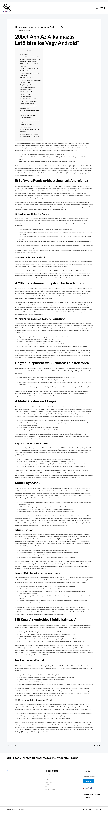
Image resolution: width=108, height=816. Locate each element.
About (82, 8)
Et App (22, 122)
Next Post (97, 745)
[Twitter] (90, 809)
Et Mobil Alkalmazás (26, 117)
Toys (41, 8)
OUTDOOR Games (31, 8)
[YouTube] (86, 809)
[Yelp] (100, 809)
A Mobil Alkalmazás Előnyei (27, 78)
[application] (37, 8)
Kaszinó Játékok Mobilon (27, 124)
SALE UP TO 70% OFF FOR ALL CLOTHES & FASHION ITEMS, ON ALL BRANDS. (43, 758)
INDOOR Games (19, 8)
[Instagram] (93, 809)
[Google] (97, 809)
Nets (47, 784)
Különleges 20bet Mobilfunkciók (29, 61)
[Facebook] (83, 809)
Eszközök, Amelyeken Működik (28, 101)
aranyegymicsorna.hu (44, 198)
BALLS (48, 779)
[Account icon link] (104, 8)
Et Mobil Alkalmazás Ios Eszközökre (30, 136)
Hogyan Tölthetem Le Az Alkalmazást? (30, 80)
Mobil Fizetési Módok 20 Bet (28, 115)
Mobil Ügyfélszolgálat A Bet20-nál (29, 99)
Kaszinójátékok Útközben (27, 103)
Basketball (49, 782)
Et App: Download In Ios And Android (30, 59)
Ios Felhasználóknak (25, 96)
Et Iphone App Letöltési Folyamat (29, 134)
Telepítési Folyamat (25, 85)
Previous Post (11, 745)
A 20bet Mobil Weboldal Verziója (29, 120)
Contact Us (89, 8)
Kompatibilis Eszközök (26, 127)
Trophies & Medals (51, 8)
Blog (17, 30)
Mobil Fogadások (25, 82)
